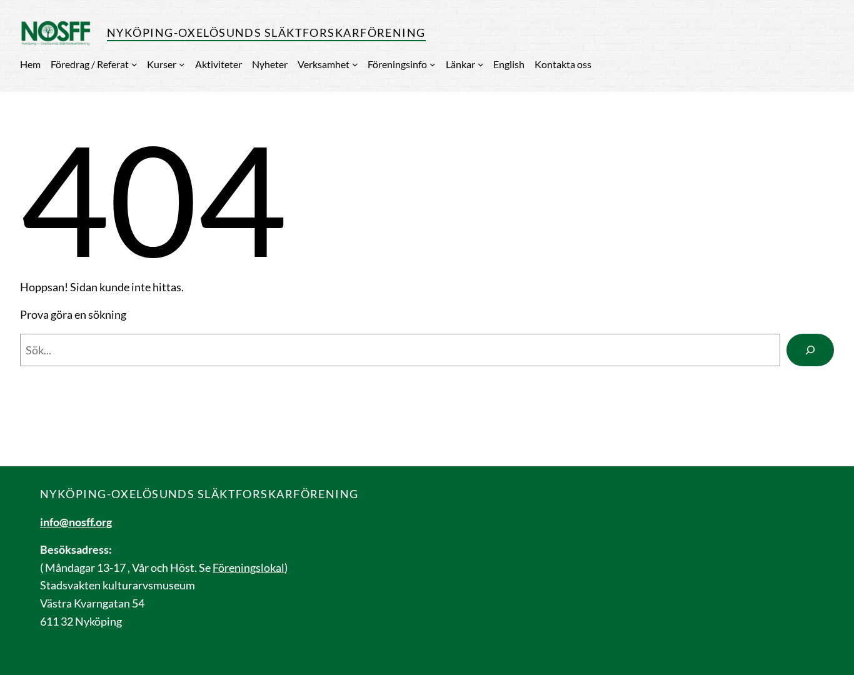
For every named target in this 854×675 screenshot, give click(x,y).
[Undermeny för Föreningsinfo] (433, 64)
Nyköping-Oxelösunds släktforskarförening (266, 32)
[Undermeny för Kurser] (182, 64)
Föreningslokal (248, 567)
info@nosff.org (76, 522)
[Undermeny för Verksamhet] (355, 64)
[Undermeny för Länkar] (481, 64)
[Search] (810, 350)
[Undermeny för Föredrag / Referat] (134, 64)
